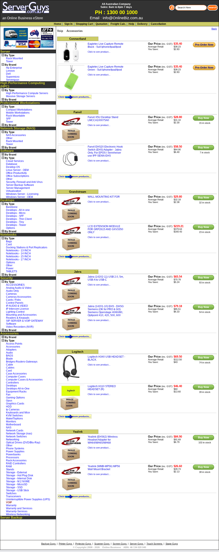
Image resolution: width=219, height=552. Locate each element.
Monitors (11, 421)
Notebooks (8, 234)
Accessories (9, 333)
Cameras (11, 293)
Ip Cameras (12, 409)
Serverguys (12, 79)
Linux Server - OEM (17, 170)
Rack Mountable (15, 115)
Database (11, 164)
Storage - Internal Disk (19, 478)
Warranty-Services (16, 511)
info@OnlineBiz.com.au (123, 18)
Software (7, 150)
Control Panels (14, 302)
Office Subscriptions (17, 176)
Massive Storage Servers (20, 96)
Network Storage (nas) (19, 433)
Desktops (7, 200)
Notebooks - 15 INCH (18, 256)
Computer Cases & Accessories (24, 379)
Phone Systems (15, 448)
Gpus (9, 400)
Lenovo (10, 70)
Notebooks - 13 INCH (18, 250)
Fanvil (78, 112)
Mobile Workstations (18, 112)
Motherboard (13, 424)
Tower (9, 61)
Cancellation (158, 23)
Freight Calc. (118, 23)
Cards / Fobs (13, 299)
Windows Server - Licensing (22, 193)
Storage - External (16, 472)
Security (6, 278)
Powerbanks (13, 454)
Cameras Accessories (18, 296)
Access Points (14, 343)
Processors (12, 457)
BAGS (9, 355)
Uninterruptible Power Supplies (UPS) (28, 499)
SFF (8, 118)
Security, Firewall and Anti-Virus (24, 182)
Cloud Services (15, 161)
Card (9, 244)
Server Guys (137, 543)
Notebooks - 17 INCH (18, 259)
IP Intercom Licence (17, 308)
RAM (9, 466)
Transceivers (13, 496)
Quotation (101, 23)
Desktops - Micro (15, 213)
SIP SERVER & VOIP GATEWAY (24, 320)
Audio (9, 352)
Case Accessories (16, 373)
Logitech (77, 351)
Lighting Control (15, 311)
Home (57, 23)
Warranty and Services (19, 508)
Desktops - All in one (18, 210)
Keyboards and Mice (18, 412)
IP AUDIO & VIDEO (17, 305)
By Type (10, 55)
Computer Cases (16, 376)
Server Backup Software (20, 185)
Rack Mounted (14, 58)
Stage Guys (172, 543)
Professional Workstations (20, 103)
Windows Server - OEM (19, 196)
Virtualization (13, 190)
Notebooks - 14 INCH (18, 253)
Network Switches (16, 436)
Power (9, 268)
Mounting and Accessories (21, 314)
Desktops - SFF (15, 216)
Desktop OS (13, 167)
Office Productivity (16, 173)
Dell (8, 73)
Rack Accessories (16, 460)
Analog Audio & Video (18, 287)
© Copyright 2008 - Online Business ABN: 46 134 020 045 (109, 547)
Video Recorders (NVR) (20, 326)
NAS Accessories (16, 135)
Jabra (77, 271)
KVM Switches (14, 415)
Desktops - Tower (16, 224)
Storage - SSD (14, 487)
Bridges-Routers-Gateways (21, 361)
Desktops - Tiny (15, 222)
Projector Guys (83, 543)
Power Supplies (15, 451)
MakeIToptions (14, 418)
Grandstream (77, 191)
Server (5, 51)
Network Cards (14, 430)
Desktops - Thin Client (19, 219)
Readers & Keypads (17, 317)
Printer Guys (66, 543)
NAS (8, 427)
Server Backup (11, 517)
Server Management (18, 187)
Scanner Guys (102, 543)
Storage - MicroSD (16, 484)
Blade (9, 358)
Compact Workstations (19, 109)
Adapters (11, 349)
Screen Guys (120, 543)
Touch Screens (154, 543)
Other (9, 138)
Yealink (78, 431)
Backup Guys (48, 543)
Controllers (12, 382)
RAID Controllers (16, 463)
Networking (12, 439)
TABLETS (11, 271)
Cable (9, 364)
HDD (9, 406)
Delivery (142, 23)
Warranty (11, 505)
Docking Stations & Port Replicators (26, 247)
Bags (9, 241)
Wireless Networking (18, 514)
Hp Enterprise (14, 67)
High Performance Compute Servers (27, 93)
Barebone (12, 207)
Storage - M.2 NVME (18, 481)
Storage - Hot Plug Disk (19, 475)
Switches (11, 493)
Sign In (68, 23)
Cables (10, 367)
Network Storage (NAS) (17, 128)
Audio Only (12, 290)
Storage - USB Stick (17, 490)
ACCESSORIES (15, 284)
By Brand (10, 64)
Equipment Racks (16, 391)
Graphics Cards (15, 403)
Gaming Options (15, 397)
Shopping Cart (84, 23)
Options (10, 227)
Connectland (77, 38)
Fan (8, 394)
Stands (10, 469)
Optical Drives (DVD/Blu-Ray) (23, 442)
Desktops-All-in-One (18, 388)
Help (131, 23)
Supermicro (12, 76)
